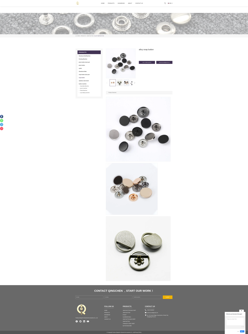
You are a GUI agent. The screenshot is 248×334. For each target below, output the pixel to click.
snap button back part (129, 319)
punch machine (83, 88)
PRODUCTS (111, 3)
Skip (238, 331)
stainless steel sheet (129, 323)
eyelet (124, 314)
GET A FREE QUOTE (147, 62)
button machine (127, 325)
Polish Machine (83, 90)
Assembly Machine (84, 86)
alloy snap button (99, 35)
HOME (102, 3)
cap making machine (85, 92)
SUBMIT (168, 297)
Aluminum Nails (127, 317)
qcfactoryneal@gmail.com (164, 62)
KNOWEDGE (121, 3)
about (130, 3)
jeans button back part (129, 310)
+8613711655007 (150, 310)
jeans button (126, 312)
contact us (139, 3)
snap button (90, 35)
